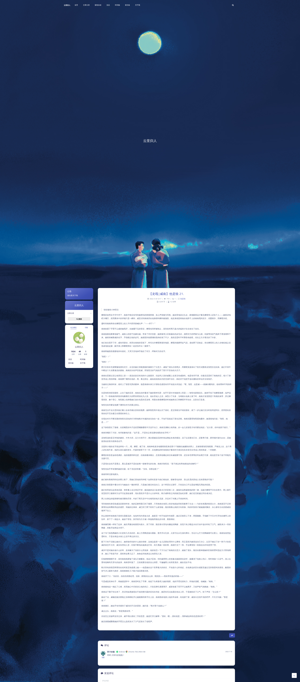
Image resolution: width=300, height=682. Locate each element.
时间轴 (82, 359)
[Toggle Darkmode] (294, 675)
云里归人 (67, 5)
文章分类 (70, 313)
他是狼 (183, 299)
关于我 (82, 363)
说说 (70, 359)
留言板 (71, 363)
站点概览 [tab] (73, 327)
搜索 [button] (80, 319)
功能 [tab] (86, 327)
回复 (228, 657)
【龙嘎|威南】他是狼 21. (166, 294)
